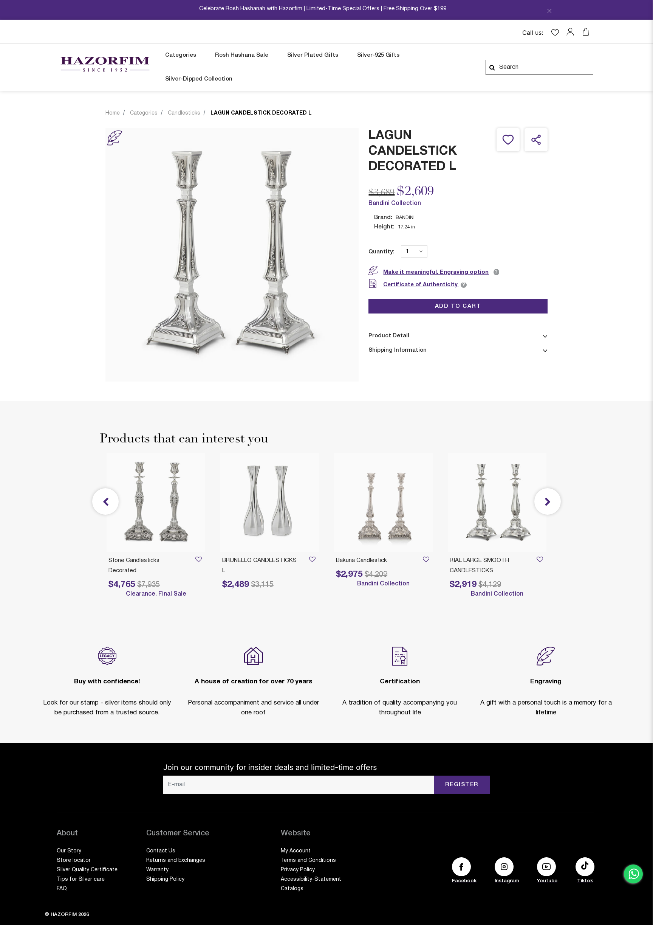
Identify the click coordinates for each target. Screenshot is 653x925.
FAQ (62, 888)
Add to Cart (458, 306)
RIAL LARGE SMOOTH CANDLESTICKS (479, 565)
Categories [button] (180, 55)
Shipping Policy (165, 879)
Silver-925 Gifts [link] (378, 55)
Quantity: (381, 252)
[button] (572, 32)
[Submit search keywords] (492, 67)
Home (112, 113)
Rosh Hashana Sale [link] (241, 55)
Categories (144, 113)
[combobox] (539, 67)
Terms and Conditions (308, 860)
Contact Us (160, 851)
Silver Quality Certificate (87, 870)
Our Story (69, 851)
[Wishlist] (539, 561)
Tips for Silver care (81, 879)
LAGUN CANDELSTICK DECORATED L (261, 113)
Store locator (74, 860)
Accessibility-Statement (311, 879)
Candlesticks (184, 113)
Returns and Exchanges (175, 860)
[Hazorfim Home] (105, 64)
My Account (296, 851)
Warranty (157, 870)
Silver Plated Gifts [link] (312, 55)
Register (462, 784)
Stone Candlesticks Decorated (133, 565)
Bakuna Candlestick (361, 560)
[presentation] (547, 501)
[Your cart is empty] (586, 32)
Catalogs (292, 888)
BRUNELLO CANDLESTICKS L (259, 565)
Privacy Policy (298, 870)
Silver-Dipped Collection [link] (198, 79)
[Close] (549, 12)
